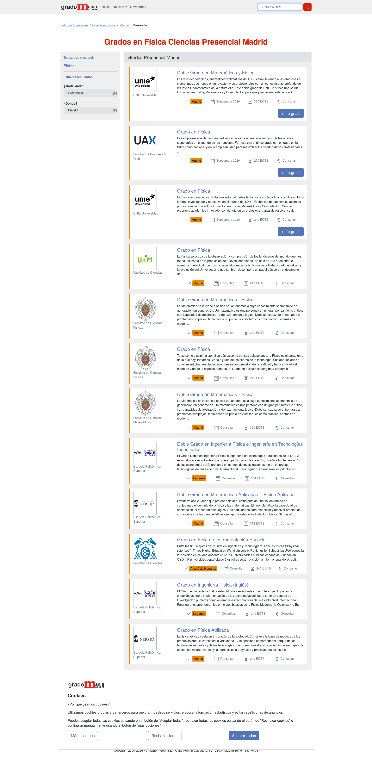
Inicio (106, 6)
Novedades (138, 6)
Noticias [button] (119, 6)
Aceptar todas (244, 735)
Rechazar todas (164, 735)
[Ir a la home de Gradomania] (79, 7)
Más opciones (83, 735)
